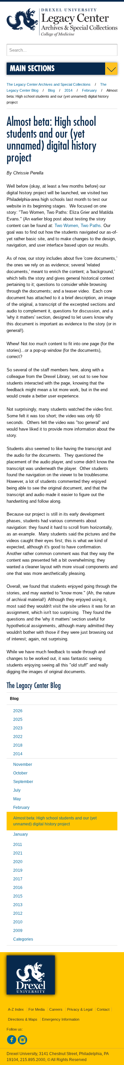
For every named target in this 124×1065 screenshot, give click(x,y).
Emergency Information (60, 1019)
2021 (17, 853)
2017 (17, 879)
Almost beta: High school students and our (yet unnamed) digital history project (55, 821)
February (89, 90)
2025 (17, 719)
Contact (103, 1009)
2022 (17, 736)
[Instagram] (22, 1043)
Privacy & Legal (79, 1009)
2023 (17, 728)
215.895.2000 (32, 1059)
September (23, 781)
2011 (17, 844)
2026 (17, 711)
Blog (51, 90)
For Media (36, 1009)
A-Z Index (16, 1009)
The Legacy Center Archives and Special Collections (49, 84)
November (22, 764)
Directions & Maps (22, 1019)
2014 (68, 90)
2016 (17, 887)
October (20, 773)
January (20, 834)
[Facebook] (12, 1043)
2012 (17, 913)
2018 (17, 745)
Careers (55, 1009)
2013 (17, 905)
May (17, 799)
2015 (17, 896)
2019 (17, 870)
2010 (17, 922)
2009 (17, 930)
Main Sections (32, 68)
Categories (23, 939)
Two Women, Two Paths (78, 225)
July (17, 790)
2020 (17, 861)
